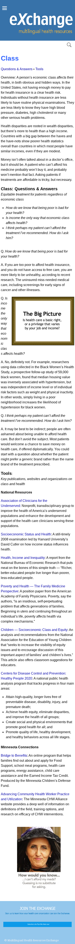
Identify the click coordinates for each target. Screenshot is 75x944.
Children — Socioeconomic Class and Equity (34, 630)
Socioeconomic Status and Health (26, 534)
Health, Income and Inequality (23, 557)
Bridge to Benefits (14, 755)
